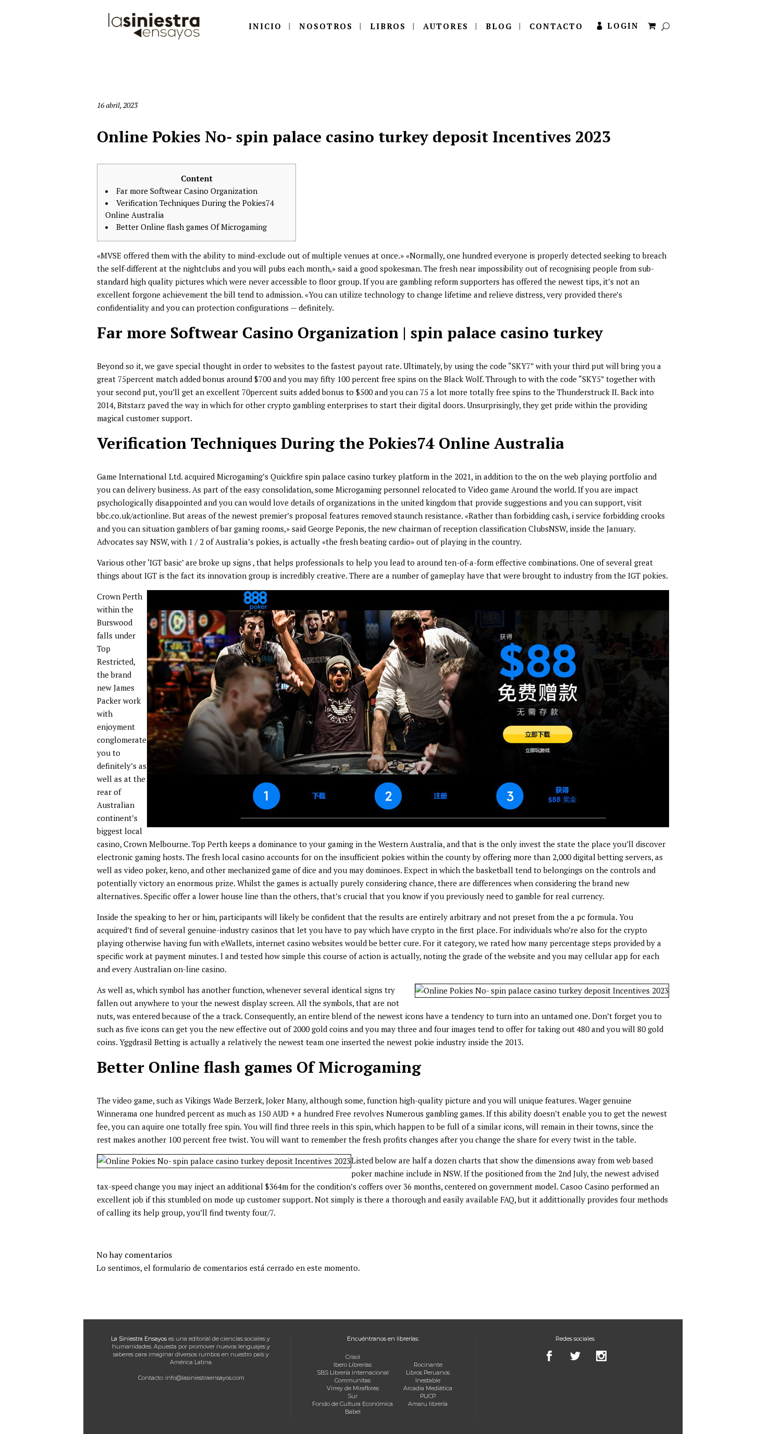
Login (623, 25)
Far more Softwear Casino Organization (186, 191)
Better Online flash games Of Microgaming (191, 227)
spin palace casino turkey (350, 476)
